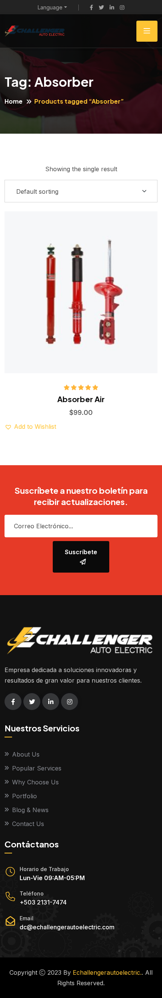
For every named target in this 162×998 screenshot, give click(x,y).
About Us (26, 754)
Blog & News (30, 810)
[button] (103, 275)
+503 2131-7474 (43, 902)
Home (14, 101)
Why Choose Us (35, 782)
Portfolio (24, 796)
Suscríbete (81, 552)
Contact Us (28, 824)
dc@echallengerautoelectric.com (67, 927)
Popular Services (36, 768)
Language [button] (50, 8)
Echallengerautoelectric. (107, 972)
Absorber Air (81, 399)
